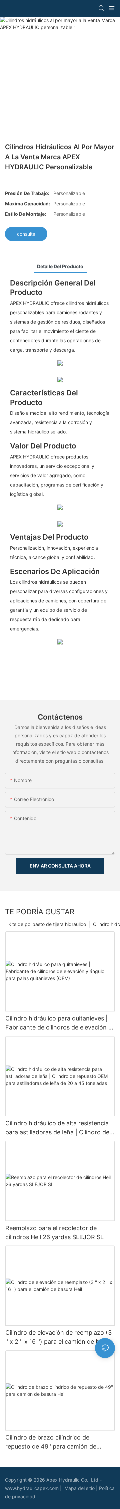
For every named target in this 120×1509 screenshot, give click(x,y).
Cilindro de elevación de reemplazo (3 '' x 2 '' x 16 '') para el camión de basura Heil (60, 1337)
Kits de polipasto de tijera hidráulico (47, 924)
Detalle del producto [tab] (60, 266)
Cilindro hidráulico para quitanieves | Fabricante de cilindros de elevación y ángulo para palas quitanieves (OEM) (58, 1023)
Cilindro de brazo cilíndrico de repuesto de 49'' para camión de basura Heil (50, 1442)
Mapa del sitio (80, 1488)
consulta (26, 234)
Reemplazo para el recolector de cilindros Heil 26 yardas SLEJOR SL (54, 1232)
